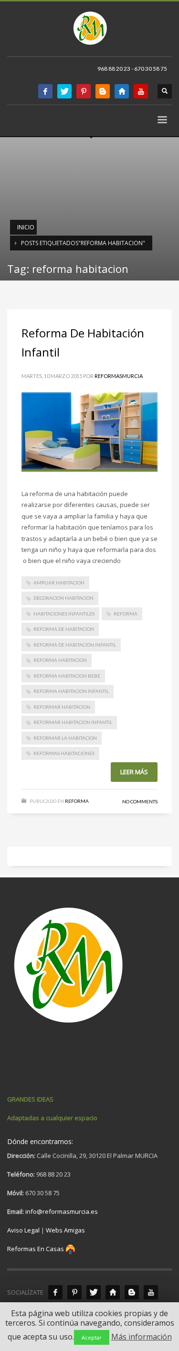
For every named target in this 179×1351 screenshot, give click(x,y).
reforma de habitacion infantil (74, 645)
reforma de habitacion (63, 629)
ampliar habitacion (58, 582)
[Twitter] (64, 91)
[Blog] (132, 1292)
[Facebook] (45, 91)
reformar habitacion (61, 707)
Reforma (125, 613)
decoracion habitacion (63, 598)
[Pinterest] (83, 91)
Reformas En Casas (35, 1248)
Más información (141, 1336)
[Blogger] (102, 91)
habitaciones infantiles (64, 613)
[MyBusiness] (122, 91)
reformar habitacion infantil (72, 722)
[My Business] (112, 1292)
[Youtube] (141, 91)
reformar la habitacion (65, 738)
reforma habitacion (60, 660)
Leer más (134, 771)
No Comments (140, 801)
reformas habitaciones (64, 753)
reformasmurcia (119, 376)
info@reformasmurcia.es (61, 1211)
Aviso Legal (23, 1230)
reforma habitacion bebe (66, 676)
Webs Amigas (65, 1230)
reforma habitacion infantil (71, 691)
